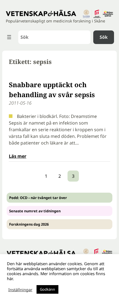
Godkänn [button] (47, 289)
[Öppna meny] (9, 37)
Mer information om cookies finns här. (56, 276)
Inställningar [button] (20, 289)
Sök (104, 37)
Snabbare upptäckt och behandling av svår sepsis (52, 89)
